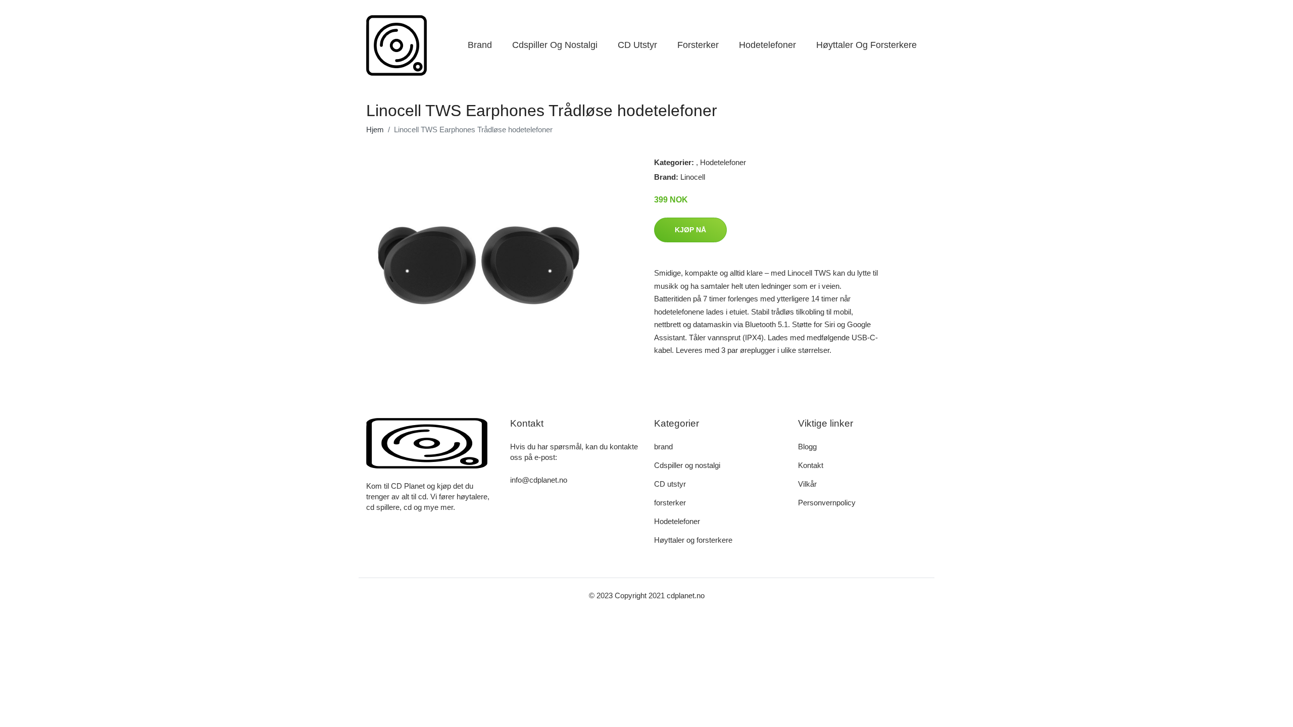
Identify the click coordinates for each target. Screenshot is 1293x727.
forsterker (698, 45)
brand (480, 45)
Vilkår (807, 484)
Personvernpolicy (827, 502)
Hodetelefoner (767, 45)
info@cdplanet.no (538, 480)
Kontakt (810, 465)
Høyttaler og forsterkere (866, 45)
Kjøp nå (690, 230)
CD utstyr (637, 45)
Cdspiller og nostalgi (555, 45)
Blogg (807, 446)
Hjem (375, 129)
